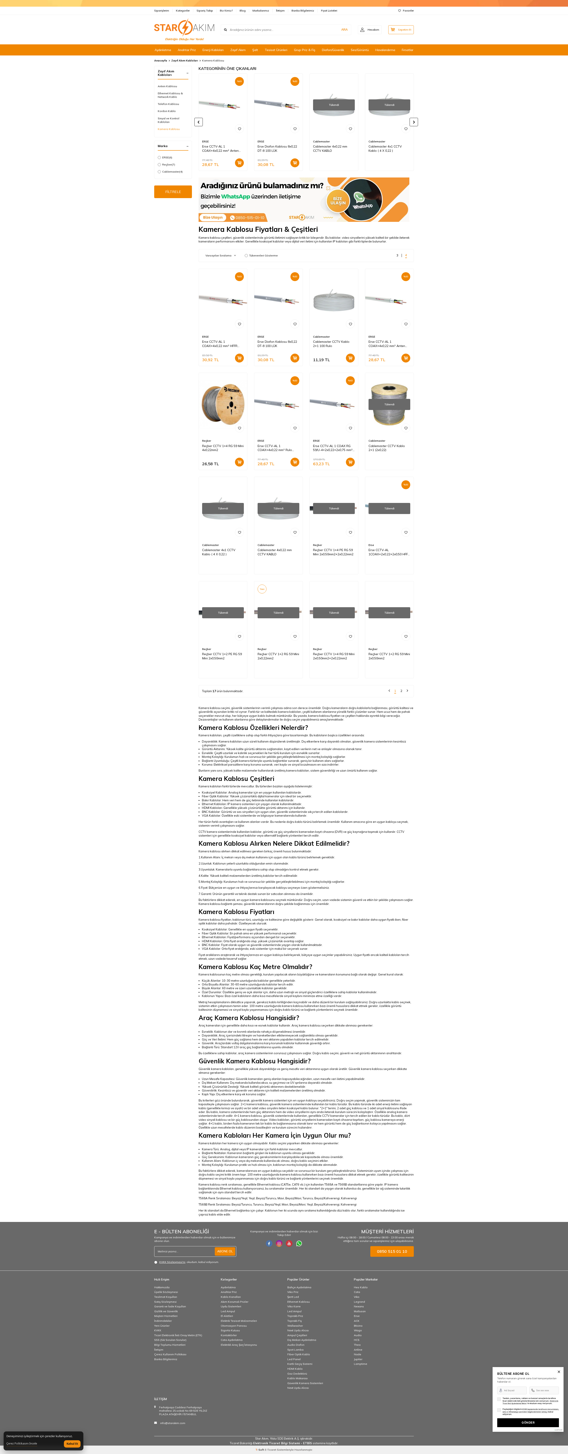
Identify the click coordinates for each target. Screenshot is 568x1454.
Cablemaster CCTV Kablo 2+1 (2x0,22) (387, 448)
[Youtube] (289, 1243)
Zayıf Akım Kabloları (184, 60)
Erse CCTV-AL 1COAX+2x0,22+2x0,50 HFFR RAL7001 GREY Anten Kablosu (389, 552)
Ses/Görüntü (360, 50)
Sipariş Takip (205, 10)
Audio (358, 1335)
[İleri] (407, 691)
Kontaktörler (229, 1335)
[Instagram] (279, 1243)
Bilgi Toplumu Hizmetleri (169, 1344)
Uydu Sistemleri (231, 1306)
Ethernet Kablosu (298, 1301)
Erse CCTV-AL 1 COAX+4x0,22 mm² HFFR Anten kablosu (219, 344)
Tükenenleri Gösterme (263, 255)
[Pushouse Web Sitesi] (558, 1430)
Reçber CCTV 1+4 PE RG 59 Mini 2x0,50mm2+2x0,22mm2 (333, 552)
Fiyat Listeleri (329, 10)
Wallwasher (295, 1325)
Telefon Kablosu (168, 104)
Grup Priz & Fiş (304, 50)
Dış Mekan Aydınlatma (301, 1340)
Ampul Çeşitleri (297, 1335)
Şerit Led (293, 1296)
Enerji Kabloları (213, 50)
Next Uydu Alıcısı (298, 1330)
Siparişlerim (161, 10)
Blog (243, 10)
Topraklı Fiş (294, 1320)
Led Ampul (228, 1311)
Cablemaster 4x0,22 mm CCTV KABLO (330, 148)
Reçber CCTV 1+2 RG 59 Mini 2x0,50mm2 (389, 656)
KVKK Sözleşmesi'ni (172, 1262)
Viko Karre (294, 1306)
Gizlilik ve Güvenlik (166, 1311)
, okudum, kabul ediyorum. (189, 1262)
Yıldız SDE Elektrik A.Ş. (285, 1438)
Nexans (359, 1306)
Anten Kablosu (167, 86)
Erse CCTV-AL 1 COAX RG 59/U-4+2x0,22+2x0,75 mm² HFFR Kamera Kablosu (333, 448)
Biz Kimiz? (226, 10)
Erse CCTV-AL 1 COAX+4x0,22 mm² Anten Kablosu (220, 148)
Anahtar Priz (187, 50)
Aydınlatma (163, 50)
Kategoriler (183, 10)
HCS (356, 1340)
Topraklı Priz (295, 1316)
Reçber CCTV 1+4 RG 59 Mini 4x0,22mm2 (223, 448)
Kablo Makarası (297, 1378)
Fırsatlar (407, 50)
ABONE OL (225, 1251)
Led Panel (294, 1359)
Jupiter (358, 1359)
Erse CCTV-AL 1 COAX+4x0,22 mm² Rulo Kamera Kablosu (275, 448)
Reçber (168, 164)
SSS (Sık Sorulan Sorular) (170, 1340)
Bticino (358, 1325)
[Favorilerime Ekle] (239, 128)
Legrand (359, 1301)
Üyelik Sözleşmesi (166, 1292)
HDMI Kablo (295, 1368)
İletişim (280, 10)
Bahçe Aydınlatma (299, 1287)
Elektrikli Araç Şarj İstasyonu (239, 1344)
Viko (356, 1296)
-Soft (260, 1449)
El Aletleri (227, 1316)
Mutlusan (360, 1311)
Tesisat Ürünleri (276, 50)
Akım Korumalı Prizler (234, 1301)
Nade (357, 1354)
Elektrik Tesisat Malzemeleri (239, 1320)
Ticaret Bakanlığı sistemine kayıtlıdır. (284, 1443)
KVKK (157, 1330)
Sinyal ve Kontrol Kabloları (168, 120)
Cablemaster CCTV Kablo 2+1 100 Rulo (331, 344)
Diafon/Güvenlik (333, 50)
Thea (357, 1344)
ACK (356, 1320)
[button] (198, 122)
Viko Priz (292, 1292)
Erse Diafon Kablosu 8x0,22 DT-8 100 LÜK (277, 148)
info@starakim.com (172, 1423)
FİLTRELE (173, 191)
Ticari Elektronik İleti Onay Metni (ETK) (178, 1335)
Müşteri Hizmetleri (166, 1316)
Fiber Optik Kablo (298, 1354)
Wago (358, 1330)
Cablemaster (172, 171)
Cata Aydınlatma (232, 1340)
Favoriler (408, 10)
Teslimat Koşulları (165, 1296)
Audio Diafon (295, 1344)
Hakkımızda (162, 1287)
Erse (371, 545)
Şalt (255, 50)
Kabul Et (72, 1444)
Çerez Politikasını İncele (21, 1443)
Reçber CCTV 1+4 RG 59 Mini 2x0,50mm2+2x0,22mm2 (334, 656)
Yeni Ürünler (162, 1325)
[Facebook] (269, 1243)
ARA (344, 30)
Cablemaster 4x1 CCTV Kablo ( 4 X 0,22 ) (385, 148)
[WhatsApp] (299, 1243)
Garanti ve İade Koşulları (170, 1306)
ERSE (167, 157)
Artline (358, 1349)
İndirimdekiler (163, 1320)
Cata (357, 1292)
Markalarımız (260, 10)
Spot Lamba (295, 1349)
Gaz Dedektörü (297, 1373)
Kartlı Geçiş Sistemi (299, 1363)
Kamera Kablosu (169, 129)
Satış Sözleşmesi (165, 1301)
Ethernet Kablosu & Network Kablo (170, 95)
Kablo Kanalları (231, 1296)
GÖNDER (528, 1422)
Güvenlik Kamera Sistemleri (305, 1383)
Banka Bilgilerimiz (303, 10)
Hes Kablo (361, 1287)
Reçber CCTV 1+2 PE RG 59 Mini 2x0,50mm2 (222, 656)
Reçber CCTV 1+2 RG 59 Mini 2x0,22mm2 (278, 656)
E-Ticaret (270, 1449)
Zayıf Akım (238, 50)
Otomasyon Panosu (234, 1325)
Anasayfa (160, 60)
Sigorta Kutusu (230, 1330)
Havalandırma (385, 50)
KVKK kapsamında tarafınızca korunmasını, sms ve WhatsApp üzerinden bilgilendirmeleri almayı (531, 1410)
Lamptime (360, 1363)
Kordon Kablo (167, 111)
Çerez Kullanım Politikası (170, 1354)
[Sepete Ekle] (239, 162)
